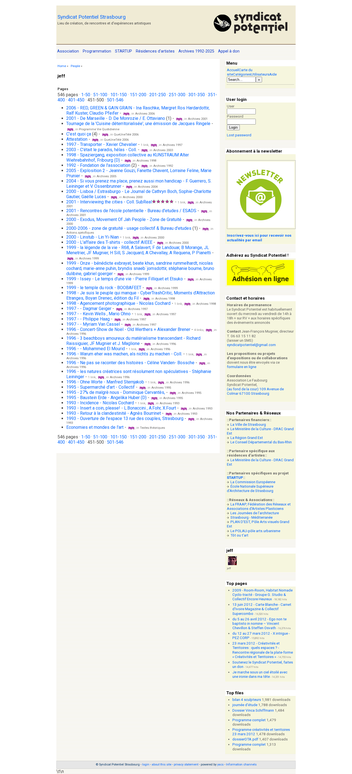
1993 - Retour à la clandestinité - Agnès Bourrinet (113, 413)
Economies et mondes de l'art (94, 427)
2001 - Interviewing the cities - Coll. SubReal (109, 201)
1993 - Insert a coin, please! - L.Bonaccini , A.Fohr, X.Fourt (121, 408)
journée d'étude (244, 705)
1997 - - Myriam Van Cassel (93, 324)
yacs (220, 764)
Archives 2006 (145, 113)
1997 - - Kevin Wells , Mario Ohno (98, 313)
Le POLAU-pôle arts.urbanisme (255, 531)
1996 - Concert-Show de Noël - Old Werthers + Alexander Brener (128, 329)
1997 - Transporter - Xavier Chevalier (101, 144)
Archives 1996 (76, 334)
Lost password (239, 135)
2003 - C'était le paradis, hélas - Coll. (101, 149)
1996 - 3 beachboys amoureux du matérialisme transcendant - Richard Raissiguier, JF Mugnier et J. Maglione (133, 341)
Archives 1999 (89, 258)
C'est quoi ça (78, 134)
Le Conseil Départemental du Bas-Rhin (261, 442)
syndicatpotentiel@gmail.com (251, 345)
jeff (229, 568)
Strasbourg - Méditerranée (251, 517)
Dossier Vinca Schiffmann (253, 710)
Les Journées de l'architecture (254, 513)
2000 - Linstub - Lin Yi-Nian (92, 237)
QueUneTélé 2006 (126, 134)
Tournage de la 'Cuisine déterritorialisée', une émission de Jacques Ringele (138, 123)
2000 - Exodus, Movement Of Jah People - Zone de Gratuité (124, 219)
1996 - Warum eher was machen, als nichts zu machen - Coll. (124, 353)
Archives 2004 (148, 187)
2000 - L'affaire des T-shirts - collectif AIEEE (109, 242)
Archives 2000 (132, 197)
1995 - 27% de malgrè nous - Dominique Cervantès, (116, 392)
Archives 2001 (198, 119)
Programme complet (249, 720)
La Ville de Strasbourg (248, 424)
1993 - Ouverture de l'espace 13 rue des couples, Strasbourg (124, 418)
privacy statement (186, 764)
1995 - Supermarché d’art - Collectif (100, 387)
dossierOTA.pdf (245, 739)
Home (61, 66)
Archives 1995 (161, 387)
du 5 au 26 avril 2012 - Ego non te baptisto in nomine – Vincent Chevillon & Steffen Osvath (259, 623)
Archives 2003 (163, 150)
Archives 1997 (172, 145)
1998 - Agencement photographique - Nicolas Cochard (119, 303)
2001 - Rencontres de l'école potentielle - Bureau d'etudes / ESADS (131, 210)
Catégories (242, 74)
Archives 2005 (106, 176)
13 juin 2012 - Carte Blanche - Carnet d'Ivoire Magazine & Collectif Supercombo (261, 608)
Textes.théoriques (152, 428)
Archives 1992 (163, 166)
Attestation (76, 139)
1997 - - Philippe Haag (88, 319)
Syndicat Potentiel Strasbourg (91, 17)
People (75, 66)
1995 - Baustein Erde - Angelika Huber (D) (107, 397)
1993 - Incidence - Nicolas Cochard (100, 402)
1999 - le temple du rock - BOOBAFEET (103, 287)
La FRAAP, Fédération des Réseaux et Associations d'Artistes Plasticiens (259, 506)
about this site (161, 764)
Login (233, 127)
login (145, 764)
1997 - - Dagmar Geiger (88, 308)
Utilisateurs (260, 74)
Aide (273, 74)
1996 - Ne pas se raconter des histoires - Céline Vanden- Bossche (131, 362)
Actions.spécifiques (80, 232)
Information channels (241, 764)
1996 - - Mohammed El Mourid (95, 348)
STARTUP (235, 478)
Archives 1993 (169, 403)
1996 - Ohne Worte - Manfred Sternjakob (105, 382)
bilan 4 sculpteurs (246, 700)
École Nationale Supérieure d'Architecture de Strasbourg (250, 488)
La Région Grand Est (246, 438)
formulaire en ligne (241, 367)
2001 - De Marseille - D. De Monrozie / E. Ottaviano (115, 118)
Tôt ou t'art (239, 535)
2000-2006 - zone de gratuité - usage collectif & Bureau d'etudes (128, 228)
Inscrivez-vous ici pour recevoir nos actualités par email (259, 237)
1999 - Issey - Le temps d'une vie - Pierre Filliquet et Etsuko (125, 278)
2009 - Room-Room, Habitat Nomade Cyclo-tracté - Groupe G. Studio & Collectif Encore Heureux (262, 594)
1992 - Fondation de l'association (98, 165)
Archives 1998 (146, 160)
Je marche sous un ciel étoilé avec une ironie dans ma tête (259, 674)
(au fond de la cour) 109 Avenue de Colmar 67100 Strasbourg (255, 391)
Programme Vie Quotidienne (99, 129)
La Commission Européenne (252, 482)
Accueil (233, 70)
